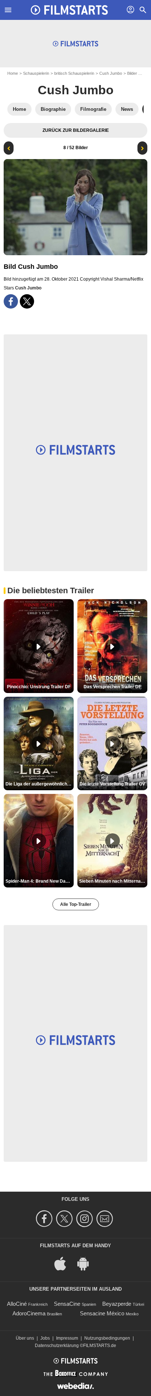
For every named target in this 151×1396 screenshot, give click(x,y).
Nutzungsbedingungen (107, 1338)
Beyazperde (116, 1304)
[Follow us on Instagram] (85, 1218)
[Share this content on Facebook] (11, 301)
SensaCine (67, 1304)
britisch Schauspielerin (74, 73)
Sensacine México (102, 1313)
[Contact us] (105, 1218)
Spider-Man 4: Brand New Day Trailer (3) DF (39, 881)
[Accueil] (69, 10)
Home (12, 73)
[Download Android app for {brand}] (86, 1263)
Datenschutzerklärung (57, 1345)
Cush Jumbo (110, 73)
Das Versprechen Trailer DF (112, 686)
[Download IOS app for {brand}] (64, 1263)
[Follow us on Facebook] (45, 1218)
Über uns (25, 1338)
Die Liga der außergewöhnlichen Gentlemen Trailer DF (39, 784)
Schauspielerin (36, 73)
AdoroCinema (28, 1313)
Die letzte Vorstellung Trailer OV (112, 784)
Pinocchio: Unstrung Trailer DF (39, 686)
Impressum (67, 1338)
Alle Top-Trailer (75, 904)
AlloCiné (17, 1304)
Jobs (45, 1338)
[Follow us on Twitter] (65, 1218)
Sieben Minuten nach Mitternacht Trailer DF (113, 881)
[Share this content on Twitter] (27, 301)
